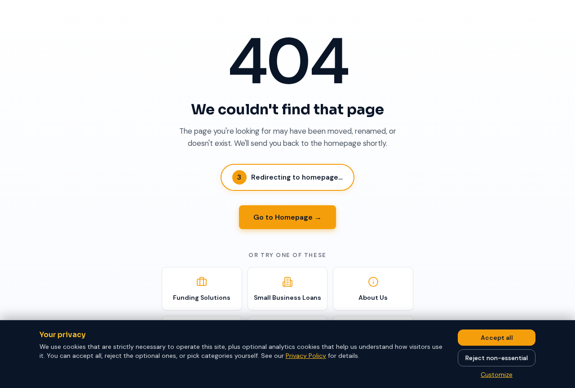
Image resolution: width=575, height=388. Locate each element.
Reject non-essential (496, 358)
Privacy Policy (306, 356)
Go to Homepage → (287, 217)
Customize (497, 374)
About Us (373, 297)
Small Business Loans (287, 297)
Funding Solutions (201, 297)
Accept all (497, 338)
